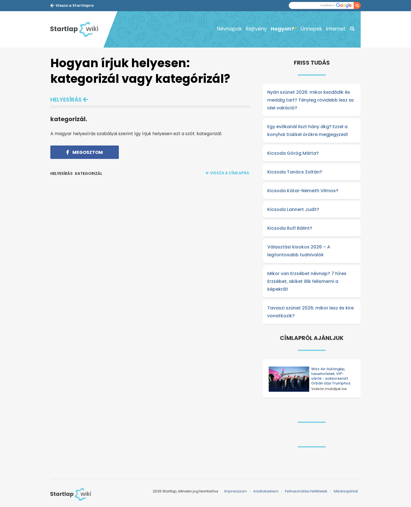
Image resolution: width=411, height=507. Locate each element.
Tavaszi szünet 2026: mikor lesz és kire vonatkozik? (310, 312)
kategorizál (88, 173)
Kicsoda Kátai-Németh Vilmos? (302, 190)
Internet (335, 28)
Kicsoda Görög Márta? (293, 153)
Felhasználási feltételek (306, 491)
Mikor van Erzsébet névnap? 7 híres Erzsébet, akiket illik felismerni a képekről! (306, 281)
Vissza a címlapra (229, 173)
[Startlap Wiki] (76, 29)
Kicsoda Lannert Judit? (293, 209)
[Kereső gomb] (357, 5)
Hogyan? (282, 28)
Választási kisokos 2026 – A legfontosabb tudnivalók (298, 251)
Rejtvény (256, 28)
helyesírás (66, 100)
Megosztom (87, 152)
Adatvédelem (265, 491)
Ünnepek (311, 28)
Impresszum (235, 491)
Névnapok (229, 28)
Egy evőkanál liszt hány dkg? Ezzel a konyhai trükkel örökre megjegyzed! (307, 130)
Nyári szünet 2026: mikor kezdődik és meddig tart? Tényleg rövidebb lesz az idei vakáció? (310, 100)
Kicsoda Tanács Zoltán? (294, 172)
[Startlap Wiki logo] (70, 494)
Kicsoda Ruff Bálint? (289, 228)
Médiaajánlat (346, 491)
